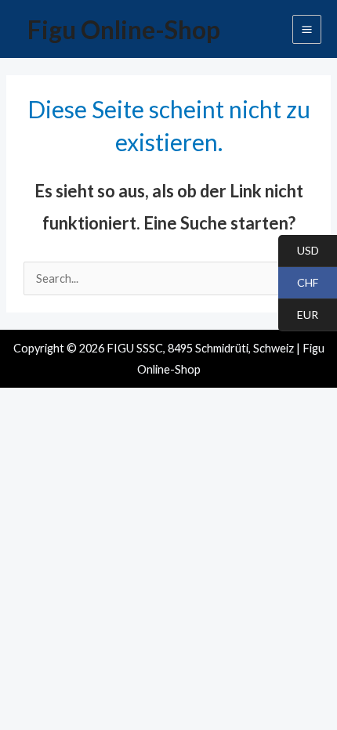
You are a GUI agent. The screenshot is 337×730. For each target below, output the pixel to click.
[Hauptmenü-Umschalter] (306, 29)
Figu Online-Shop (123, 29)
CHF (298, 283)
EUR (298, 315)
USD (298, 251)
